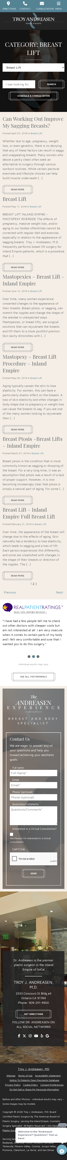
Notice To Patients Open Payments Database (34, 1080)
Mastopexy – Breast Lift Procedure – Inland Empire (29, 363)
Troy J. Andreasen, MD (33, 1069)
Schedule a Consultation (33, 95)
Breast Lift (36, 133)
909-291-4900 (39, 1002)
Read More (17, 189)
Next (59, 592)
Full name (18, 767)
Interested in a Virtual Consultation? (34, 828)
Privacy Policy (13, 1084)
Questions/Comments (26, 804)
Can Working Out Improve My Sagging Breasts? (33, 122)
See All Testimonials (33, 676)
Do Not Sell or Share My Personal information (34, 1089)
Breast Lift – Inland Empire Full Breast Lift (29, 513)
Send (34, 873)
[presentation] (36, 859)
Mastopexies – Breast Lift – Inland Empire (33, 280)
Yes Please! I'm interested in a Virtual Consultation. (30, 840)
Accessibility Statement (48, 1075)
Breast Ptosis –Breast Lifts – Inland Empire (32, 442)
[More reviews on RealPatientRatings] (33, 609)
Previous (10, 592)
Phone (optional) (22, 791)
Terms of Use (25, 1075)
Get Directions (33, 1014)
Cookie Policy (30, 1084)
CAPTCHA (18, 849)
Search (51, 84)
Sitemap (11, 1075)
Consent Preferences (52, 1084)
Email (16, 779)
